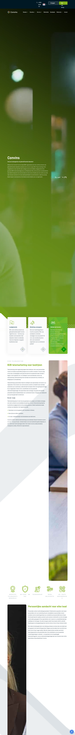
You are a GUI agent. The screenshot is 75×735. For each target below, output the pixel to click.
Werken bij (59, 12)
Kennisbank (52, 12)
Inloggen (52, 3)
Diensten (25, 12)
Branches (32, 12)
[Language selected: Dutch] (45, 4)
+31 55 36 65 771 (39, 4)
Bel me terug (62, 3)
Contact (66, 12)
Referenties (46, 12)
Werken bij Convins (55, 327)
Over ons (39, 12)
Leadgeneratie (13, 327)
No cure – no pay (61, 177)
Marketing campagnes (36, 327)
